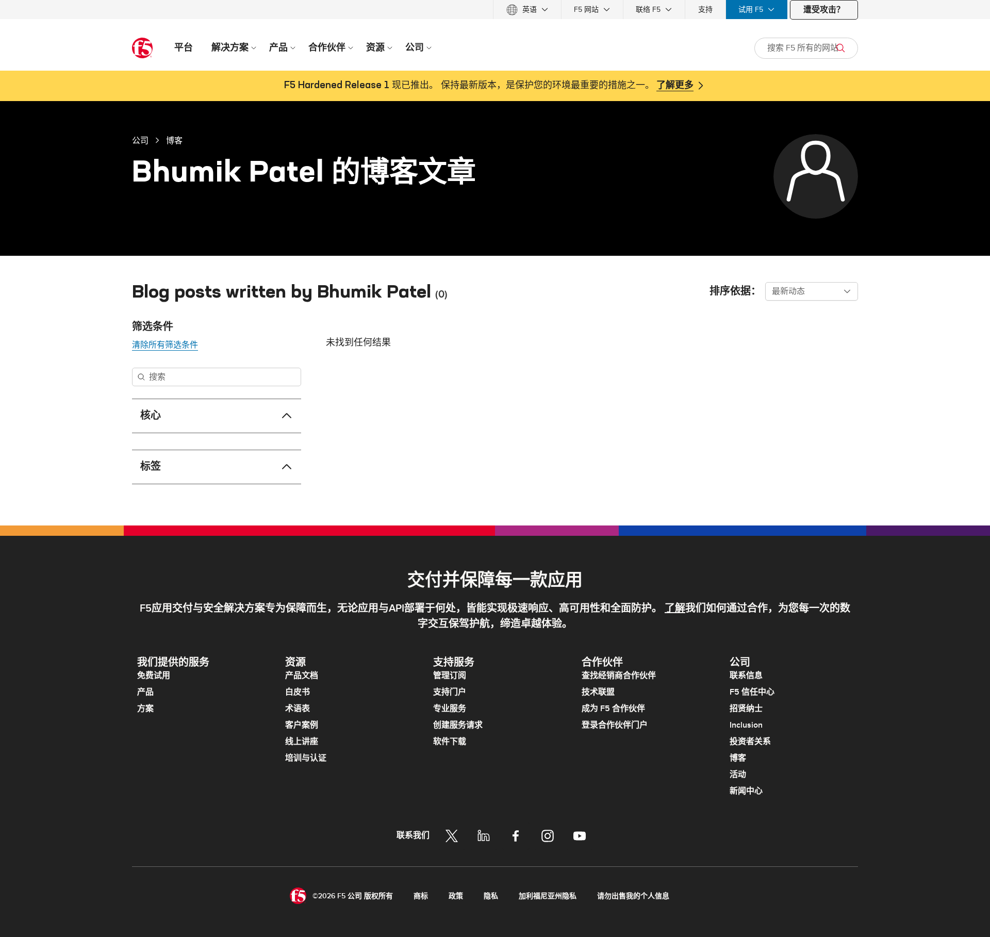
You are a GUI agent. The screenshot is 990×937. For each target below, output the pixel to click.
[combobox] (811, 291)
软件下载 (449, 741)
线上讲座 (301, 741)
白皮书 (297, 692)
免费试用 (153, 675)
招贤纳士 (746, 708)
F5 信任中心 (752, 692)
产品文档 (301, 675)
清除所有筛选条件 (165, 345)
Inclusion (746, 725)
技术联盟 (598, 692)
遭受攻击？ (824, 10)
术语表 (297, 708)
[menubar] (495, 9)
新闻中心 (746, 791)
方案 (145, 708)
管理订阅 (449, 675)
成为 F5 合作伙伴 (613, 708)
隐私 (491, 896)
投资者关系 (750, 741)
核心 (150, 415)
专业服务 (449, 708)
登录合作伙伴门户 (615, 725)
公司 (140, 140)
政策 (456, 896)
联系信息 (746, 675)
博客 (174, 140)
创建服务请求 (458, 725)
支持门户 (449, 692)
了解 (675, 608)
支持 (705, 9)
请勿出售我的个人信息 (633, 896)
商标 (421, 896)
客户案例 (301, 725)
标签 (150, 467)
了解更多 (675, 85)
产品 (145, 692)
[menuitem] (527, 9)
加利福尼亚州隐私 (547, 896)
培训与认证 (305, 758)
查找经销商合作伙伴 (619, 675)
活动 (738, 774)
